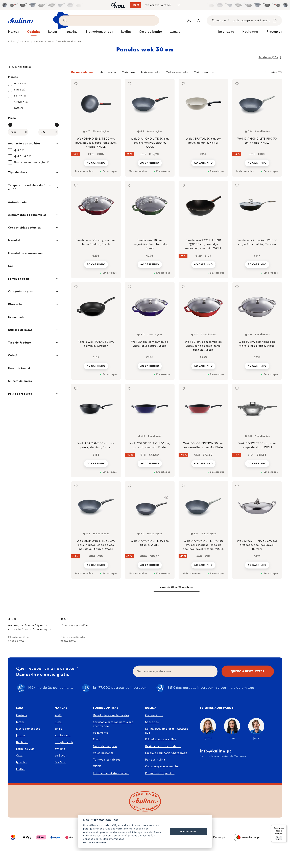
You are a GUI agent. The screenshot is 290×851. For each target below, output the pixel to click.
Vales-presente (103, 753)
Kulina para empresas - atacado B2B (167, 730)
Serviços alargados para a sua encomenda (113, 724)
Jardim (20, 735)
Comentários (154, 715)
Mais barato (108, 72)
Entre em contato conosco (111, 773)
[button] (176, 73)
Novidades (250, 31)
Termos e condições (106, 759)
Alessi (58, 722)
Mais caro (128, 72)
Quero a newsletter (247, 671)
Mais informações (113, 839)
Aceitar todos (188, 831)
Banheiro (22, 742)
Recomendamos (82, 72)
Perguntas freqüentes (160, 773)
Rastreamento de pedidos (163, 746)
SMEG (58, 728)
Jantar (20, 722)
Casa (19, 755)
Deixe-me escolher (94, 842)
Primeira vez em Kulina (160, 739)
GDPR (97, 766)
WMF (58, 715)
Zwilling (60, 749)
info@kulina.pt (216, 751)
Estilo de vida (25, 749)
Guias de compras (105, 746)
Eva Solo (60, 762)
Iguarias (21, 762)
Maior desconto (204, 72)
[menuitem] (13, 33)
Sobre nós (152, 722)
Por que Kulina (155, 759)
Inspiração (226, 31)
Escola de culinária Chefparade (166, 753)
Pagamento (100, 732)
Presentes (274, 31)
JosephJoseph (64, 742)
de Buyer (60, 755)
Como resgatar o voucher (162, 766)
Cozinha (21, 715)
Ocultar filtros (22, 67)
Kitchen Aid (62, 735)
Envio (96, 739)
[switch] (279, 838)
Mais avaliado (150, 72)
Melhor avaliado (177, 72)
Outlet (20, 769)
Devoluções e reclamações (111, 715)
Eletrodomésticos (28, 728)
